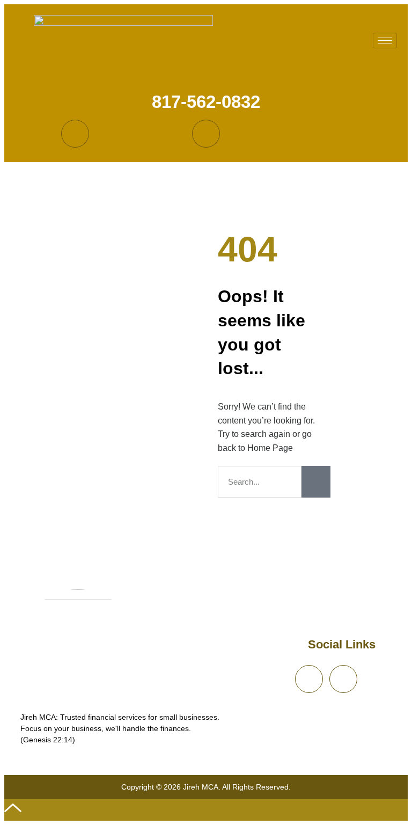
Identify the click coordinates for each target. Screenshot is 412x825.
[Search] (315, 482)
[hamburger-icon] (385, 40)
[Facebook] (75, 134)
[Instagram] (206, 134)
